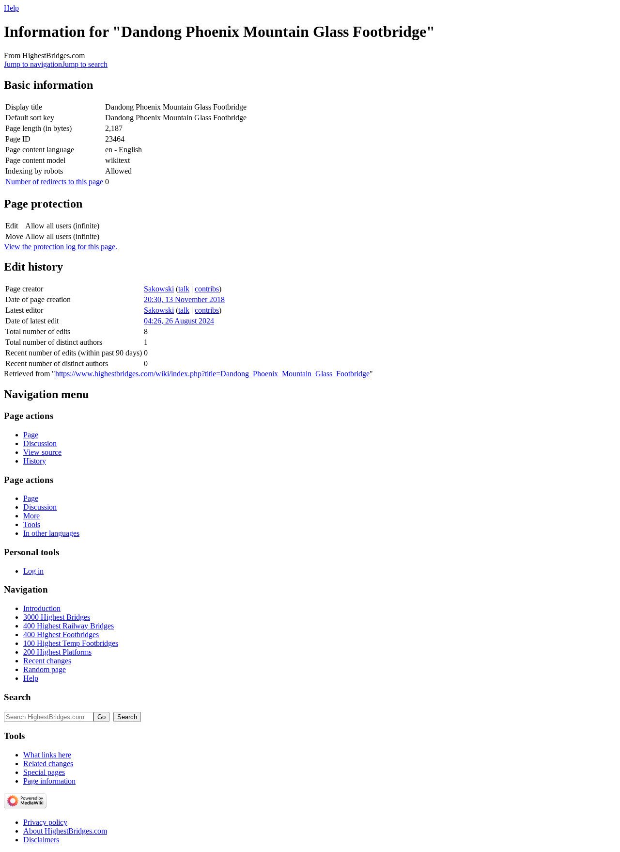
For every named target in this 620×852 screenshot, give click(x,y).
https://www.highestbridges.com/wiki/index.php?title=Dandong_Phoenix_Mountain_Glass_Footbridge (212, 374)
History (34, 461)
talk (183, 289)
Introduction (42, 608)
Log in (33, 571)
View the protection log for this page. (60, 246)
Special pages (44, 772)
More (31, 516)
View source (42, 452)
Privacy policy (45, 822)
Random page (44, 669)
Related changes (48, 763)
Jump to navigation (33, 64)
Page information (49, 781)
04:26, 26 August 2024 (179, 321)
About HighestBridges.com (65, 831)
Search (17, 697)
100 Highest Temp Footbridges (70, 643)
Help (11, 8)
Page (30, 435)
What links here (47, 755)
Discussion (40, 443)
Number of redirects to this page (54, 181)
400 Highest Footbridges (61, 634)
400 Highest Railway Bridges (68, 626)
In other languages (51, 533)
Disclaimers (41, 840)
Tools (31, 524)
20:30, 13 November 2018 (184, 299)
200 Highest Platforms (57, 652)
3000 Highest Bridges (56, 617)
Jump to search (85, 64)
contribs (207, 289)
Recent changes (47, 661)
